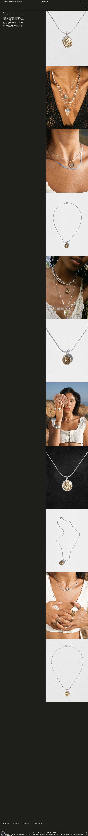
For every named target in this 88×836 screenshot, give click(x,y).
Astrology (19, 1)
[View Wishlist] (82, 1)
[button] (3, 833)
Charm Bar (13, 1)
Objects (9, 1)
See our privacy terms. (8, 835)
